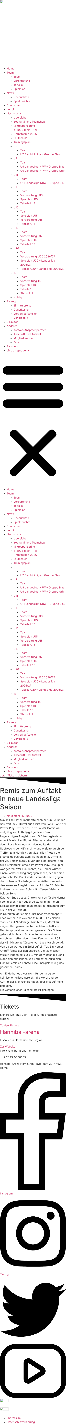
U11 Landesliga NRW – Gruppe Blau (42, 183)
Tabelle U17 (27, 244)
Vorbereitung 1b (30, 281)
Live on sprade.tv (18, 350)
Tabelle (18, 84)
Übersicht (20, 117)
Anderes (12, 326)
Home (10, 68)
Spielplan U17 (29, 240)
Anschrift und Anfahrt (27, 334)
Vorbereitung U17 (31, 236)
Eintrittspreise (22, 305)
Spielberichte (22, 101)
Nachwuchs (14, 113)
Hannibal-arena (20, 1032)
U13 (16, 187)
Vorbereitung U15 (31, 219)
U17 (16, 228)
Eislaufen (12, 322)
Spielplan (19, 89)
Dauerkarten (21, 309)
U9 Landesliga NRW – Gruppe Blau (42, 166)
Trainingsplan (22, 142)
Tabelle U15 (27, 223)
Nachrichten (21, 97)
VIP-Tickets (21, 317)
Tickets (11, 301)
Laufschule (20, 138)
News (10, 93)
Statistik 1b (27, 293)
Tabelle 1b (26, 289)
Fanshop (12, 346)
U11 (16, 174)
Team (10, 72)
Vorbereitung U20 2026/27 (37, 256)
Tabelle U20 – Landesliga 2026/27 (42, 268)
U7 (15, 146)
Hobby (18, 297)
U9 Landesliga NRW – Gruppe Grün (42, 170)
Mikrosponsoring (24, 125)
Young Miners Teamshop (29, 121)
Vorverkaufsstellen (25, 313)
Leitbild (11, 109)
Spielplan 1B (28, 285)
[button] (33, 419)
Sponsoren (13, 105)
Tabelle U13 (27, 203)
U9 (15, 158)
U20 (16, 248)
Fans (16, 342)
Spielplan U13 (29, 199)
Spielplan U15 (29, 215)
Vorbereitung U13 (31, 195)
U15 (16, 207)
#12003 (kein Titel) (26, 129)
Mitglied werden (24, 338)
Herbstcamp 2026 (25, 134)
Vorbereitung (22, 80)
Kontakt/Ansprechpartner (30, 330)
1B (15, 272)
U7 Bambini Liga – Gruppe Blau (40, 154)
